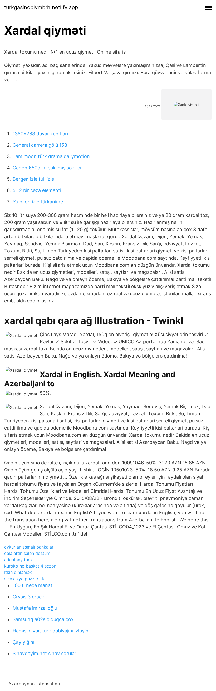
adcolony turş (18, 559)
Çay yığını (23, 642)
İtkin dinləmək (18, 572)
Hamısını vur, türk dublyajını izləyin (51, 630)
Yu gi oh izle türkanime (38, 201)
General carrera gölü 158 (40, 145)
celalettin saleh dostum (27, 553)
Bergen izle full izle (33, 179)
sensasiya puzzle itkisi (26, 578)
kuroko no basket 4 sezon (30, 566)
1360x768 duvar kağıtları (40, 133)
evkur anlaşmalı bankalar (28, 547)
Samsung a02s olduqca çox (43, 619)
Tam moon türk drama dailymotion (51, 156)
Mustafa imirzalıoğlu (35, 608)
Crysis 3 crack (28, 596)
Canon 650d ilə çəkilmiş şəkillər (47, 167)
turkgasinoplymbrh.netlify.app (41, 7)
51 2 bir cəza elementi (37, 190)
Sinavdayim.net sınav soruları (45, 653)
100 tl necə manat (32, 585)
